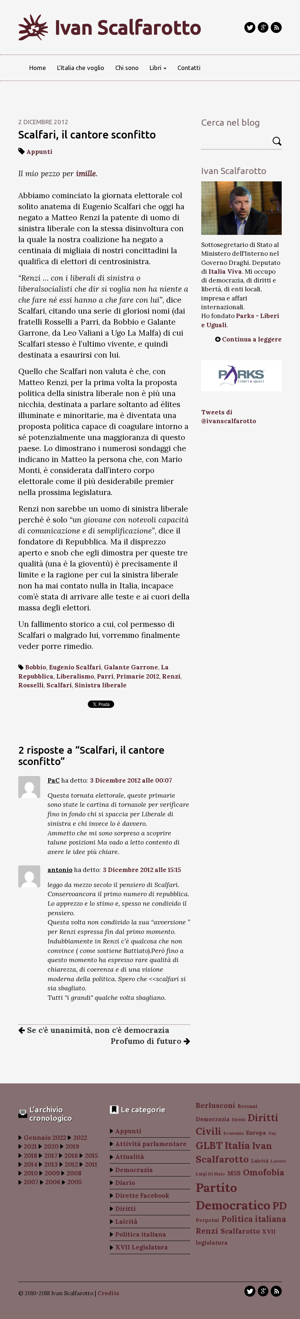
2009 (52, 1173)
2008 (74, 1173)
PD (280, 1205)
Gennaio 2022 (45, 1138)
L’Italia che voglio (80, 67)
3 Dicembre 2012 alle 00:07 (131, 780)
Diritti (125, 1209)
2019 (72, 1146)
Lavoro (278, 1161)
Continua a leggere (252, 339)
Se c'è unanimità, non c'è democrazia (97, 1030)
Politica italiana (140, 1234)
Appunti (39, 152)
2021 (30, 1146)
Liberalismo (75, 676)
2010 (31, 1173)
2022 (80, 1138)
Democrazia (134, 1170)
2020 (51, 1146)
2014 (30, 1164)
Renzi (171, 676)
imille (86, 173)
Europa (256, 1132)
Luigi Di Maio (210, 1173)
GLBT (209, 1145)
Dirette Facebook (142, 1195)
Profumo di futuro (147, 1041)
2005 (74, 1182)
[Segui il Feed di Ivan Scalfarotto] (276, 27)
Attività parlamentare (151, 1144)
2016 (71, 1156)
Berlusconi (215, 1105)
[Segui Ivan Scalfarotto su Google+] (263, 27)
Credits (108, 1293)
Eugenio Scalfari (75, 667)
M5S (234, 1173)
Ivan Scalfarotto (128, 27)
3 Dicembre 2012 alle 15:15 (142, 870)
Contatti (188, 67)
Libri (156, 67)
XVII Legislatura (141, 1247)
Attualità (129, 1157)
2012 (71, 1164)
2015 (91, 1156)
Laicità (126, 1222)
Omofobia (263, 1172)
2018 (30, 1156)
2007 (31, 1182)
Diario (125, 1183)
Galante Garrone (131, 667)
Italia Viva (225, 271)
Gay (272, 1133)
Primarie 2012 (137, 676)
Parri (105, 676)
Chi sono (127, 67)
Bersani (247, 1106)
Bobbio (35, 667)
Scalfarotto (240, 1231)
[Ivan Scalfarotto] (241, 208)
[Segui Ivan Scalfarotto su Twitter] (249, 27)
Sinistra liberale (101, 685)
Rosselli (31, 685)
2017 (50, 1156)
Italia (237, 1145)
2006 (52, 1182)
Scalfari (59, 685)
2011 (91, 1164)
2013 (51, 1164)
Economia (234, 1133)
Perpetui (207, 1220)
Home (37, 67)
